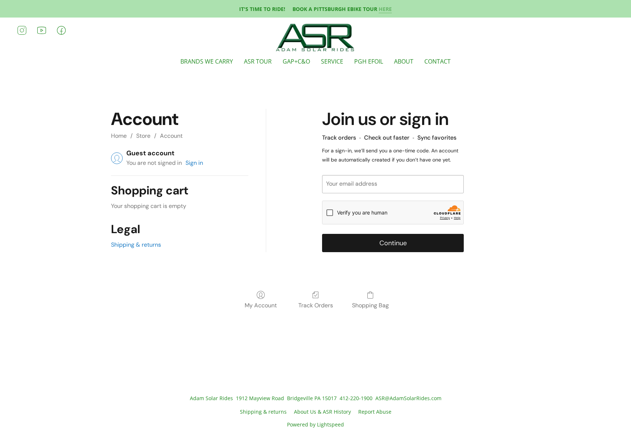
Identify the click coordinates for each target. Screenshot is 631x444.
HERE (385, 8)
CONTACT (437, 61)
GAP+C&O (296, 61)
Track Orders (315, 305)
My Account (261, 305)
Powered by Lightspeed (315, 424)
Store (143, 136)
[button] (316, 37)
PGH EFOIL (368, 61)
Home (119, 136)
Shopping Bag (370, 305)
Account (171, 136)
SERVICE (332, 61)
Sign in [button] (194, 163)
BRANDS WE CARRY (206, 61)
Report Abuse (374, 411)
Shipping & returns (136, 244)
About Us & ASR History (322, 411)
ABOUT (403, 61)
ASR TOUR (258, 61)
